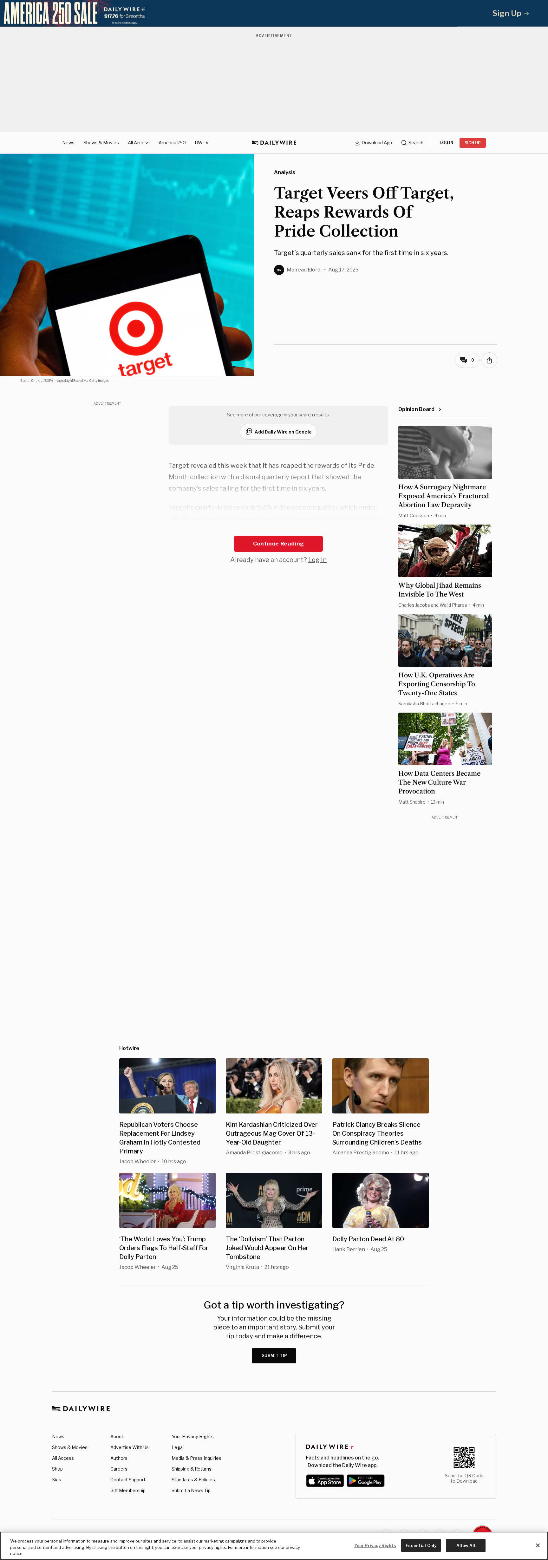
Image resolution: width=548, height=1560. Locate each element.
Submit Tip (274, 1355)
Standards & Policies (193, 1479)
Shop (57, 1469)
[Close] (538, 1545)
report (254, 530)
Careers (118, 1469)
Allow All (465, 1545)
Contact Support (128, 1479)
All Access (139, 142)
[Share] (489, 360)
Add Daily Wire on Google (283, 431)
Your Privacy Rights (193, 1436)
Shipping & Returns (192, 1469)
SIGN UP (473, 142)
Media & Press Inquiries (196, 1458)
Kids (56, 1479)
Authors (118, 1458)
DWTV (202, 142)
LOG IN (446, 142)
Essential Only (421, 1545)
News (68, 142)
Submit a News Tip (191, 1490)
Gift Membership (128, 1490)
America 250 (172, 142)
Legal (178, 1447)
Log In (317, 560)
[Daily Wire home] (274, 142)
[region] (274, 1546)
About (116, 1436)
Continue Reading (278, 543)
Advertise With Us (129, 1447)
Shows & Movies (101, 142)
